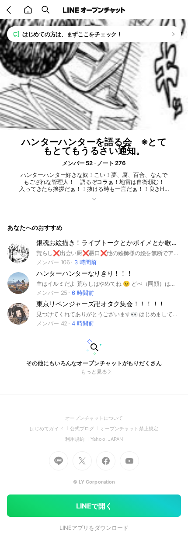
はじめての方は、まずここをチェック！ (72, 34)
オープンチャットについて (94, 418)
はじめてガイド (50, 428)
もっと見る (94, 371)
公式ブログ (85, 428)
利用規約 (78, 439)
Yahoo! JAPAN (107, 439)
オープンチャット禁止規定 (129, 428)
